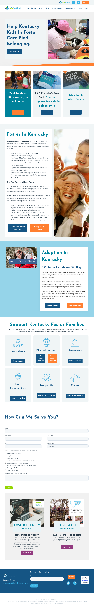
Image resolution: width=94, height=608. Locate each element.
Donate (85, 2)
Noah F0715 (27, 261)
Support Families (70, 8)
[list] (21, 257)
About (80, 8)
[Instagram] (78, 2)
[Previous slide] (9, 258)
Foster (40, 8)
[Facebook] (73, 2)
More (86, 8)
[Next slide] (34, 258)
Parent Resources (57, 8)
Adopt (47, 8)
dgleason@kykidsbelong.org (15, 583)
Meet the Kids (31, 8)
